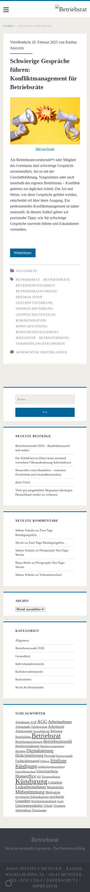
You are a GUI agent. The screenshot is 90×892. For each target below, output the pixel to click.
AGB (33, 722)
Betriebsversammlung (52, 746)
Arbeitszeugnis (23, 731)
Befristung (56, 731)
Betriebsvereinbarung (27, 746)
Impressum (45, 886)
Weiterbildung (23, 810)
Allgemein (26, 271)
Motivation (52, 792)
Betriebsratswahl (57, 741)
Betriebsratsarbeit (35, 285)
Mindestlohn (55, 787)
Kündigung (31, 781)
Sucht (60, 801)
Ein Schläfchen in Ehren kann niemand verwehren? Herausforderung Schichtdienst (43, 460)
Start (8, 26)
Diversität (49, 755)
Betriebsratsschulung (29, 741)
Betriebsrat (28, 279)
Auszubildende (41, 731)
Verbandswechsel (50, 575)
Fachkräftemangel (27, 761)
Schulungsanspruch (44, 801)
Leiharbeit (55, 782)
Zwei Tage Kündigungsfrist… (48, 542)
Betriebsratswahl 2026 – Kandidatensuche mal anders (42, 448)
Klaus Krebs (23, 562)
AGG (42, 721)
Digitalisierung (40, 750)
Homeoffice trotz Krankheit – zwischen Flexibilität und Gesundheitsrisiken (40, 472)
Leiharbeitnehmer (30, 787)
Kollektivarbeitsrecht (29, 671)
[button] (8, 883)
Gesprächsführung (34, 308)
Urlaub (48, 805)
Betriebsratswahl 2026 (29, 648)
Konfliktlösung (32, 326)
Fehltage (45, 761)
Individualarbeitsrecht (29, 664)
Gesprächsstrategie (36, 314)
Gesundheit (22, 656)
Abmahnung (22, 722)
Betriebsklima (23, 737)
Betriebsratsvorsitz (36, 291)
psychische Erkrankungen (32, 797)
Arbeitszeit (56, 726)
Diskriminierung (29, 755)
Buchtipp (20, 751)
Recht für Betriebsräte (29, 687)
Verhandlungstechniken (40, 343)
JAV (39, 776)
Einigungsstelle (64, 756)
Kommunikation (31, 320)
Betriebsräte (56, 279)
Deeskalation (29, 297)
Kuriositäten (23, 679)
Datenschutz (62, 880)
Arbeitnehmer (60, 721)
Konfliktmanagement (37, 332)
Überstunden (39, 810)
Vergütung (59, 805)
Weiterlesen (25, 253)
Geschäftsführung (34, 303)
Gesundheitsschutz (25, 771)
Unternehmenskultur (29, 805)
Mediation (26, 338)
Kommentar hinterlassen (42, 352)
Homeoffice (25, 776)
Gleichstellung (47, 771)
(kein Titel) (22, 482)
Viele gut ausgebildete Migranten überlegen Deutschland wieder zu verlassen (43, 492)
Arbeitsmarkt (22, 726)
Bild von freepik (45, 149)
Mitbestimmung (54, 338)
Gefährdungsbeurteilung (51, 766)
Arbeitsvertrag (39, 726)
